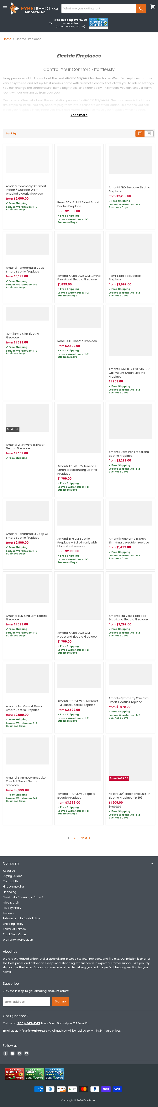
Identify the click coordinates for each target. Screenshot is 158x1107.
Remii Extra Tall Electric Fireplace (125, 278)
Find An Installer (13, 886)
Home (7, 38)
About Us (9, 871)
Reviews (8, 913)
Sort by (11, 133)
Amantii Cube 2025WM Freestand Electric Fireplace (77, 635)
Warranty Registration (18, 940)
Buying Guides (12, 876)
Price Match (11, 902)
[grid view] (140, 133)
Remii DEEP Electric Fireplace (77, 341)
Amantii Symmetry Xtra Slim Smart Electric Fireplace (129, 700)
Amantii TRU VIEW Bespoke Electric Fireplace (76, 796)
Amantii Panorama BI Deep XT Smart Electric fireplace (27, 536)
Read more (79, 115)
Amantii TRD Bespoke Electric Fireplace (129, 189)
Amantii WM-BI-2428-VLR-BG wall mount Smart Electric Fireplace (129, 372)
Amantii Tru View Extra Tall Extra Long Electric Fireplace (128, 618)
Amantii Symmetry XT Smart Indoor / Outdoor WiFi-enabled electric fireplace (26, 190)
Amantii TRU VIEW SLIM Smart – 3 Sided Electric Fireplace (77, 703)
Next (84, 838)
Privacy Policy (12, 908)
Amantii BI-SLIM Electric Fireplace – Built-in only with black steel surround (77, 542)
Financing (9, 892)
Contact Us (10, 881)
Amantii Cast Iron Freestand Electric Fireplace (129, 454)
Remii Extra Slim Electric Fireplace (22, 335)
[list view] (149, 133)
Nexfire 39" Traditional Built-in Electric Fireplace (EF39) (129, 796)
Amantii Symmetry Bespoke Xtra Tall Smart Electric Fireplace (26, 781)
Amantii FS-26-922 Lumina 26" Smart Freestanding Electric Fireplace (78, 470)
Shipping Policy (13, 924)
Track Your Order (14, 934)
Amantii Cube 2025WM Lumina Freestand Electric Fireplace (79, 278)
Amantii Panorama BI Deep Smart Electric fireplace (25, 269)
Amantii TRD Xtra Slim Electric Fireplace (26, 618)
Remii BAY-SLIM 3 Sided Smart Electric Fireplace (78, 204)
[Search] (141, 8)
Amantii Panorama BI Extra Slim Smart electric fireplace (129, 540)
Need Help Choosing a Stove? (23, 897)
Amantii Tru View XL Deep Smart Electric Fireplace (24, 708)
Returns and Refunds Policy (21, 918)
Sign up (60, 1001)
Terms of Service (14, 929)
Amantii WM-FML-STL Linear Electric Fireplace (25, 447)
